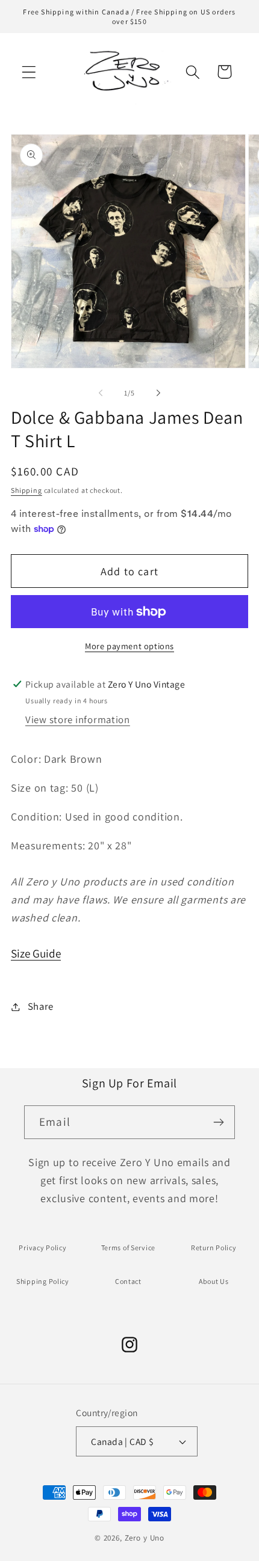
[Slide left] (100, 392)
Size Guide (36, 953)
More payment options (129, 646)
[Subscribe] (218, 1122)
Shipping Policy (42, 1281)
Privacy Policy (42, 1247)
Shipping (26, 490)
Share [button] (41, 1006)
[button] (29, 72)
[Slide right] (158, 392)
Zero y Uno (144, 1538)
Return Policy (213, 1247)
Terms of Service (128, 1247)
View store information (77, 719)
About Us (214, 1281)
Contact (128, 1281)
